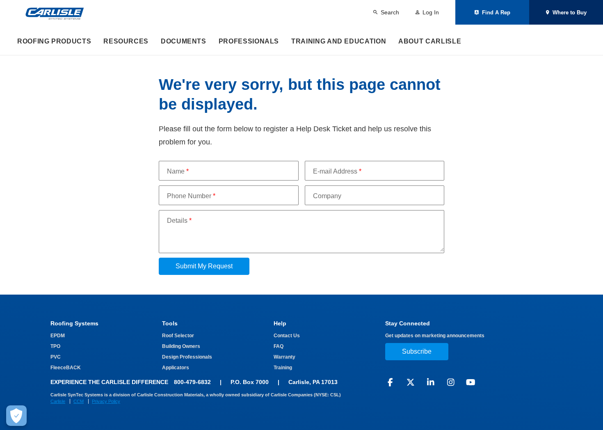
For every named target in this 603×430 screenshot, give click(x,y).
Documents (183, 41)
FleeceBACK (65, 368)
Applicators (175, 368)
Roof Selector (178, 336)
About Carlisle (429, 41)
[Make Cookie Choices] (16, 415)
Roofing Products (54, 41)
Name (178, 171)
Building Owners (181, 346)
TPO (55, 346)
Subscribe (417, 351)
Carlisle (57, 401)
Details (179, 220)
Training (283, 368)
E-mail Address (337, 171)
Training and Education (338, 41)
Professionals (249, 41)
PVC (55, 357)
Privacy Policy (106, 401)
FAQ (278, 346)
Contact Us (287, 336)
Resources (125, 41)
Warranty (284, 357)
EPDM (57, 336)
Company (327, 195)
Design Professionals (187, 357)
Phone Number (191, 195)
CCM (78, 401)
